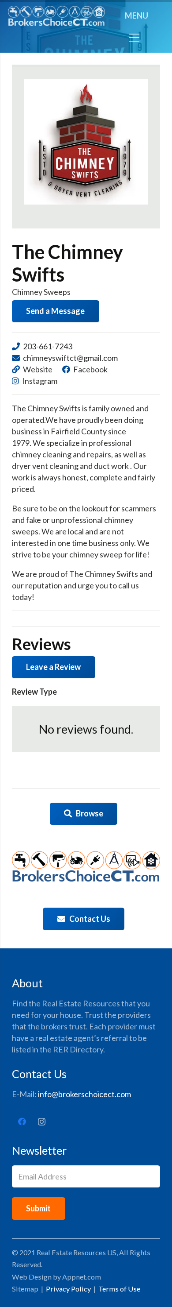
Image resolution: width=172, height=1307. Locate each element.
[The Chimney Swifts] (86, 142)
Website (37, 369)
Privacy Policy (68, 1288)
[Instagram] (42, 1122)
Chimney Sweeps (41, 292)
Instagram (39, 381)
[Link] (56, 16)
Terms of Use (119, 1288)
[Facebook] (22, 1122)
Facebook (90, 369)
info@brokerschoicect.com (84, 1094)
